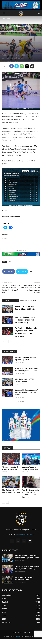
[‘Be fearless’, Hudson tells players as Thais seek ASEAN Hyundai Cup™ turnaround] (7, 331)
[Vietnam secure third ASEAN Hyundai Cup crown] (7, 360)
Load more (20, 401)
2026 (4, 312)
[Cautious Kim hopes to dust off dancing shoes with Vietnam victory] (7, 320)
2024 (8, 18)
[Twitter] (16, 66)
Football (10, 51)
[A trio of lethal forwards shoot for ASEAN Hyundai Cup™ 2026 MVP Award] (7, 371)
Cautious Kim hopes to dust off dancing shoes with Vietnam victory (26, 320)
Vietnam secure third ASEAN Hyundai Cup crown (10, 469)
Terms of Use (16, 632)
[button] (3, 13)
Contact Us (26, 632)
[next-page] (7, 341)
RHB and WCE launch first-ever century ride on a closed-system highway (30, 288)
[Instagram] (18, 541)
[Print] (32, 66)
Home (3, 18)
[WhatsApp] (22, 66)
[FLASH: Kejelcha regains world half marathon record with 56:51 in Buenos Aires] (31, 482)
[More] (31, 271)
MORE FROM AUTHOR (28, 300)
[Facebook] (11, 66)
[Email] (27, 66)
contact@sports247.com (25, 534)
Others (5, 464)
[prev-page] (3, 341)
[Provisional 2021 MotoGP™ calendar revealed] (7, 580)
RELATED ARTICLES (11, 300)
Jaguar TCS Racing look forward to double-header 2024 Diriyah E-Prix (11, 288)
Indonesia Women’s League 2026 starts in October (30, 469)
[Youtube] (30, 541)
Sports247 (17, 636)
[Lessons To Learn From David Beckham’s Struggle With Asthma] (7, 558)
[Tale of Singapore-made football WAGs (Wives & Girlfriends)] (7, 569)
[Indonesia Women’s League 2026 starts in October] (31, 459)
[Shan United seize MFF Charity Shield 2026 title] (7, 309)
